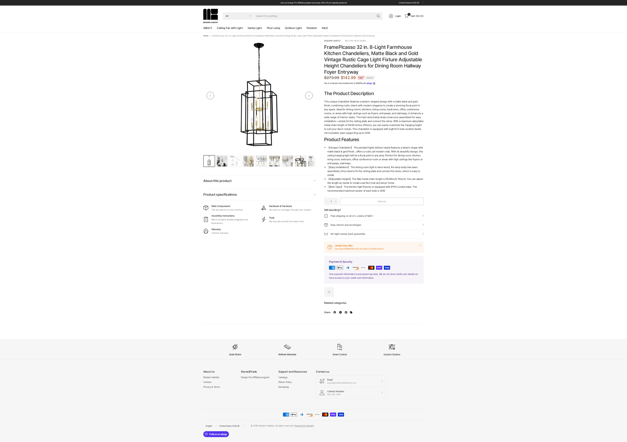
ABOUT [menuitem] (207, 28)
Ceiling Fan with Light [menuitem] (230, 28)
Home (206, 36)
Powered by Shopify (304, 425)
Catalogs (282, 377)
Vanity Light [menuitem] (255, 28)
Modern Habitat (211, 377)
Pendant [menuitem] (312, 28)
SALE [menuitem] (325, 28)
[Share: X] (340, 312)
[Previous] (210, 95)
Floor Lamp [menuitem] (273, 28)
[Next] (309, 95)
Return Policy (285, 382)
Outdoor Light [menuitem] (293, 28)
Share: (327, 312)
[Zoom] (310, 45)
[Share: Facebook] (335, 312)
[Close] (420, 245)
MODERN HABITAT (332, 41)
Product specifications (220, 194)
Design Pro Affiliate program (255, 377)
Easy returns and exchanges (346, 224)
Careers (207, 382)
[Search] (378, 16)
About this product (217, 181)
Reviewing (283, 386)
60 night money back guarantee (348, 233)
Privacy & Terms (211, 386)
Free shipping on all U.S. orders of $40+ (352, 215)
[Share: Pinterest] (346, 312)
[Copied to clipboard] (351, 312)
